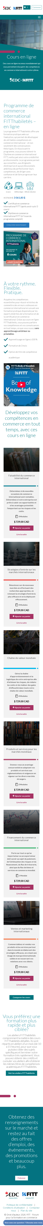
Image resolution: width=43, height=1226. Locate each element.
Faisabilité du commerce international (21, 476)
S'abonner (22, 1178)
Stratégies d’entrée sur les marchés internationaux (22, 571)
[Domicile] (12, 8)
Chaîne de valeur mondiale (21, 657)
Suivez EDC (13, 1198)
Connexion (37, 7)
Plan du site (26, 1210)
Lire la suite (21, 534)
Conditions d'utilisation (14, 1207)
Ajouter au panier (22, 528)
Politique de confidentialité (19, 1204)
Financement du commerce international (21, 838)
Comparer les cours (21, 997)
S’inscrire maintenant (16, 225)
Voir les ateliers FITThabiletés (21, 1073)
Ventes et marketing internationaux (21, 930)
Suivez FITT (30, 1198)
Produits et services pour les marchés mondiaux (21, 750)
